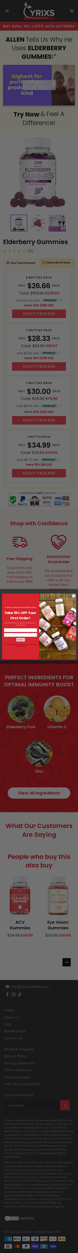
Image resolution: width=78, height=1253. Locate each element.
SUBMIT (20, 640)
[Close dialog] (73, 596)
